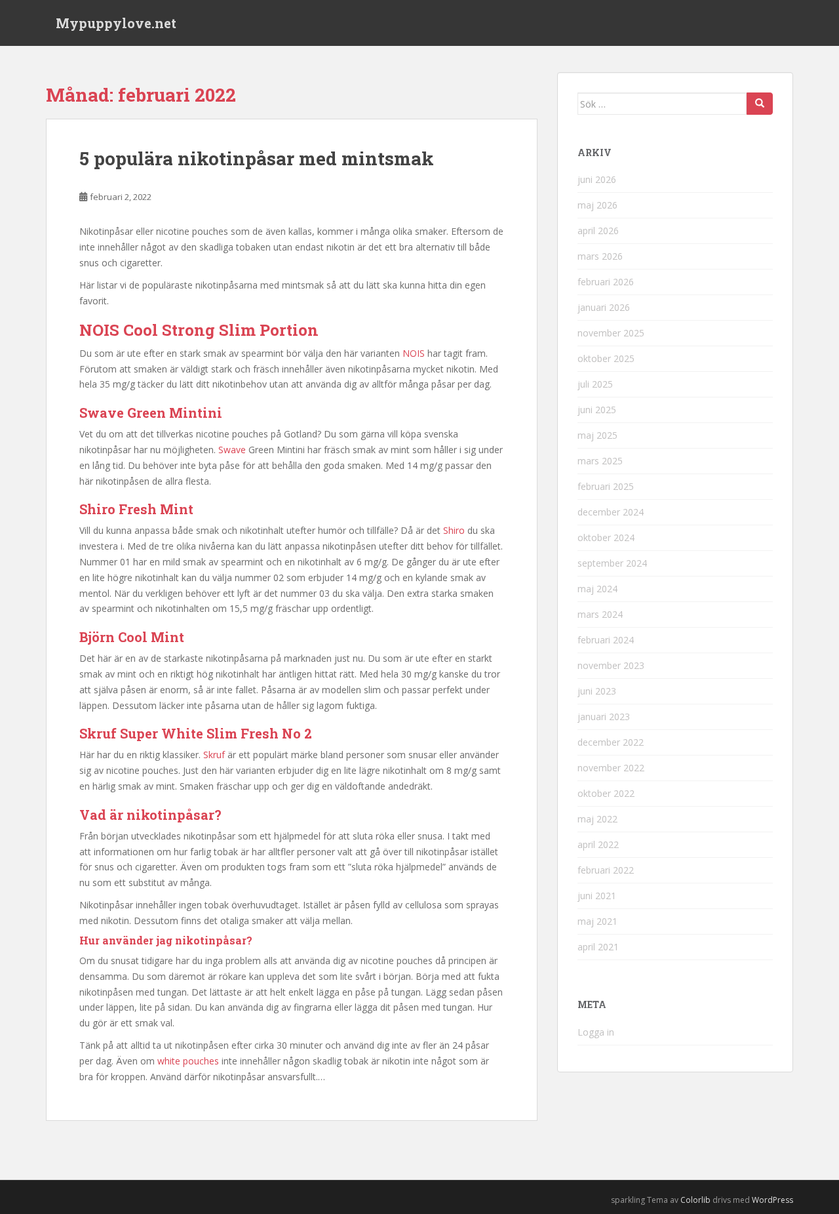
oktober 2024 (605, 537)
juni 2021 (596, 895)
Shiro (454, 530)
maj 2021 (597, 921)
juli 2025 (595, 384)
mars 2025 (600, 461)
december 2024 (610, 512)
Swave (232, 449)
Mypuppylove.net (116, 22)
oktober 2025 (605, 358)
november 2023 (610, 665)
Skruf (214, 754)
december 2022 (610, 742)
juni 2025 (596, 409)
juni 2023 (596, 691)
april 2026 (598, 230)
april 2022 (598, 844)
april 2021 (598, 947)
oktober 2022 (605, 793)
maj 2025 (597, 435)
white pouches (188, 1061)
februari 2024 (605, 640)
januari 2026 (603, 307)
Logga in (595, 1032)
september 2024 (612, 563)
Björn (97, 636)
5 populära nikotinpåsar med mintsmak (256, 158)
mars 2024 (600, 614)
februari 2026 (605, 281)
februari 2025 (605, 486)
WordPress (772, 1199)
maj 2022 (597, 819)
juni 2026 (596, 179)
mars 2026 (600, 256)
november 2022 (610, 767)
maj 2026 (597, 205)
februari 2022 (605, 870)
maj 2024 (597, 588)
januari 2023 (603, 716)
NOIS (413, 353)
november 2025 (610, 333)
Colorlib (695, 1199)
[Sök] (760, 103)
